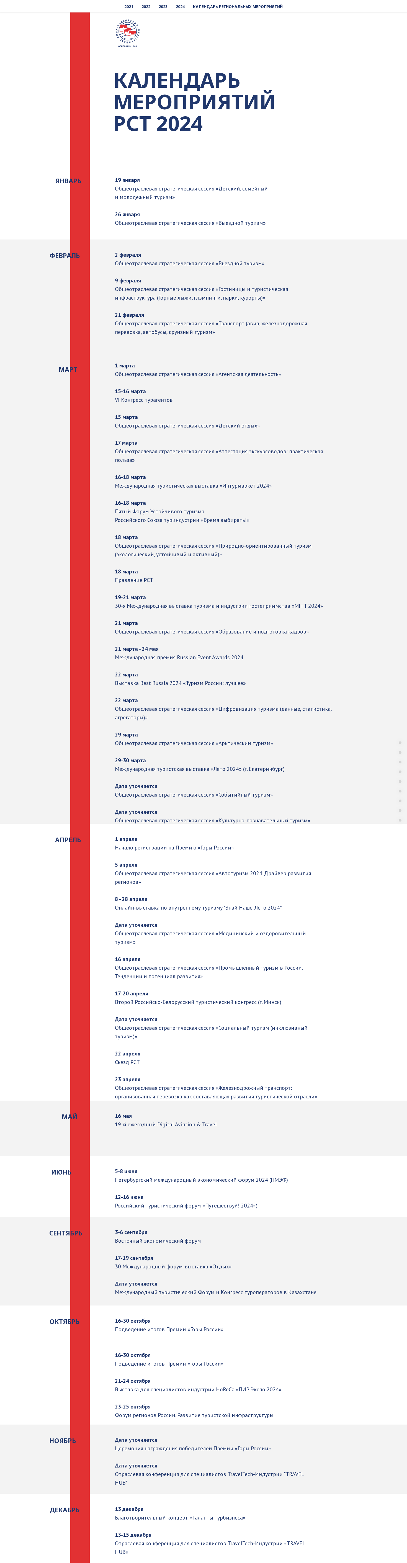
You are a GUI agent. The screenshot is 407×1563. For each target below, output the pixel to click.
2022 (145, 6)
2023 (163, 6)
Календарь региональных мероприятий (238, 6)
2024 (180, 6)
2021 (128, 6)
